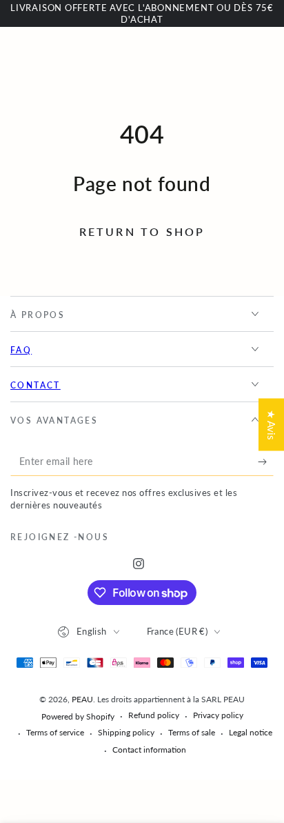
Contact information (149, 749)
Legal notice (250, 732)
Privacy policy (218, 715)
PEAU (82, 699)
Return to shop (142, 231)
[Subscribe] (266, 462)
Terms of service (55, 732)
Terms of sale (191, 732)
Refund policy (153, 715)
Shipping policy (126, 732)
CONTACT (35, 385)
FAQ (21, 350)
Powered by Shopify (77, 716)
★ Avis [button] (271, 424)
